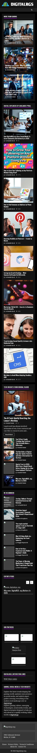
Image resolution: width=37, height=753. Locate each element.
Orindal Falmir (11, 43)
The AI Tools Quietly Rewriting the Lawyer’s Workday (18, 403)
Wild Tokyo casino (10, 679)
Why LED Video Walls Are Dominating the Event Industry (9, 539)
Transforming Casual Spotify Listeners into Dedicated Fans (18, 326)
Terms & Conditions (27, 744)
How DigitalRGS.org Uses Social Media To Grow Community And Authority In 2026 (18, 122)
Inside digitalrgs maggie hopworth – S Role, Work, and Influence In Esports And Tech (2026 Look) (18, 92)
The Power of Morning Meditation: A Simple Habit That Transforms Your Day (9, 564)
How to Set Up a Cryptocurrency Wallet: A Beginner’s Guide (9, 552)
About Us (13, 747)
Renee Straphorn (22, 518)
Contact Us (22, 747)
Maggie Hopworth (22, 542)
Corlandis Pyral (10, 141)
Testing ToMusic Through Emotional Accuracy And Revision (9, 502)
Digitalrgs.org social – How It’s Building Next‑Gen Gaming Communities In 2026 (18, 59)
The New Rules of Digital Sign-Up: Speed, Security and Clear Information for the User (9, 456)
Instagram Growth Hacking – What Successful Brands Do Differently (18, 258)
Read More (9, 434)
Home (4, 744)
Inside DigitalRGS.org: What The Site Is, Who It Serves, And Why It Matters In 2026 (18, 38)
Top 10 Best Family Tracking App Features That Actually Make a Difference (9, 443)
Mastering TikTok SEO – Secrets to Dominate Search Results (18, 292)
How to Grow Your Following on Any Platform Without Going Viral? (18, 156)
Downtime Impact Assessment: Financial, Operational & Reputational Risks (9, 514)
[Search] (31, 10)
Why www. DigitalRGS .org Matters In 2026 (9, 481)
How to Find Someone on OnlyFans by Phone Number (18, 190)
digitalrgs (14, 715)
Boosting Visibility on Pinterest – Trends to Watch (18, 224)
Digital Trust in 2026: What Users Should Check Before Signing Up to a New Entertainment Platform (9, 468)
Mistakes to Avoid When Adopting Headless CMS (18, 360)
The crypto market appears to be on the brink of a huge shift (9, 527)
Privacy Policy (13, 744)
